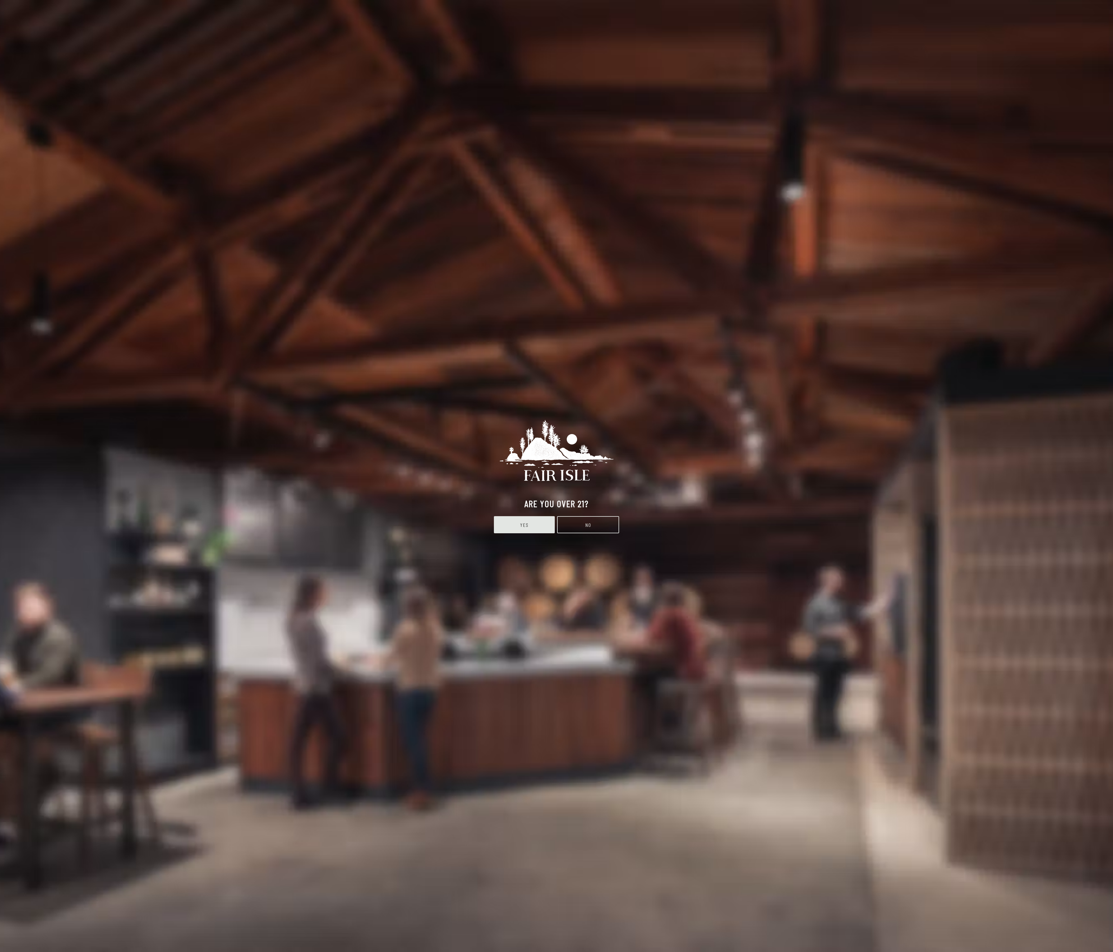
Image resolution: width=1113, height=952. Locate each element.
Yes (524, 525)
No (588, 525)
